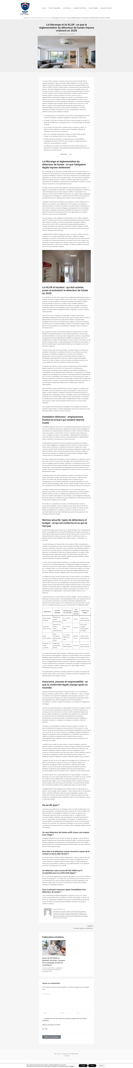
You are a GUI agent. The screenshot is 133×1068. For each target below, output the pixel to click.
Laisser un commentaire (48, 968)
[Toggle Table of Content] (70, 154)
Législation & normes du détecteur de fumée (36, 18)
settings (72, 1066)
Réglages (101, 1065)
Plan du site (57, 1054)
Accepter (83, 1065)
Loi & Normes (67, 8)
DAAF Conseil (24, 14)
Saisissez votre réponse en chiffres (51, 1024)
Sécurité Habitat (93, 8)
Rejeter (92, 1065)
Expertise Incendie (106, 8)
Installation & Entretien (79, 8)
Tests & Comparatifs (54, 8)
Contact (66, 1056)
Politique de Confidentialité (70, 1054)
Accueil (44, 8)
